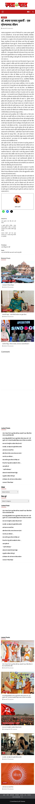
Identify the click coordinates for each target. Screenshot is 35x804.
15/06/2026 (11, 699)
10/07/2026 (11, 668)
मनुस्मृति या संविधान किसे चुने (9, 476)
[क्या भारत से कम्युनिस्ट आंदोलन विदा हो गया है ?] (17, 714)
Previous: (5, 246)
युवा (3, 753)
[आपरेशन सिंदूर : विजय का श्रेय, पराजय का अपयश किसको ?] (17, 331)
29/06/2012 (10, 28)
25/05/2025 (11, 346)
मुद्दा (9, 281)
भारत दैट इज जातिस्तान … (8, 456)
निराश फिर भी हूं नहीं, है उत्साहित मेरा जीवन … (12, 463)
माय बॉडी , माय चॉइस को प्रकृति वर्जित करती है (12, 446)
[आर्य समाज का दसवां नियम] (17, 774)
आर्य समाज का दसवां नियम (8, 450)
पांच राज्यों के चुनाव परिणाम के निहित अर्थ (11, 459)
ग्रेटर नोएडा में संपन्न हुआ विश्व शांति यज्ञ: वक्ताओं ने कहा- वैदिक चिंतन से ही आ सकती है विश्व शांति (17, 434)
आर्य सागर (5, 287)
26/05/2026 (11, 759)
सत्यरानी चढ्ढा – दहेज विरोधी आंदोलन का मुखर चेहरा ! (14, 314)
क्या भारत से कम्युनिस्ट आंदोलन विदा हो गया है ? (12, 443)
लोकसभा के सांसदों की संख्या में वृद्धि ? (10, 472)
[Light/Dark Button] (28, 12)
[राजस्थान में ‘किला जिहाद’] (17, 272)
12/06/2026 (14, 729)
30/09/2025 (11, 316)
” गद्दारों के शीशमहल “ (7, 469)
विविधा (13, 281)
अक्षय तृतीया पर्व (6, 466)
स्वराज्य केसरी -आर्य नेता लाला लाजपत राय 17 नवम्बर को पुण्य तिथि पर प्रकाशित (8, 234)
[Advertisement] (17, 408)
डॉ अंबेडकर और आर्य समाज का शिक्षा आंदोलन (12, 479)
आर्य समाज (5, 782)
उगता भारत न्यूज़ (6, 660)
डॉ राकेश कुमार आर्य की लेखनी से (8, 723)
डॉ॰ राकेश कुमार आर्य (7, 729)
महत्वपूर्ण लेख (4, 17)
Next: (11, 251)
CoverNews (13, 801)
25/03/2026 (11, 287)
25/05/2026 (11, 789)
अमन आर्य (4, 28)
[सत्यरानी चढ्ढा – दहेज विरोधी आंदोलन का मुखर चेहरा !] (17, 301)
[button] (2, 12)
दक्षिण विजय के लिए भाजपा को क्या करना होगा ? (12, 453)
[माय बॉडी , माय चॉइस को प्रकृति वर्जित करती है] (17, 744)
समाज (10, 310)
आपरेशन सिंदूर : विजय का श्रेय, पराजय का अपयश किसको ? (15, 344)
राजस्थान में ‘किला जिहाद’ (8, 285)
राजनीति (17, 723)
